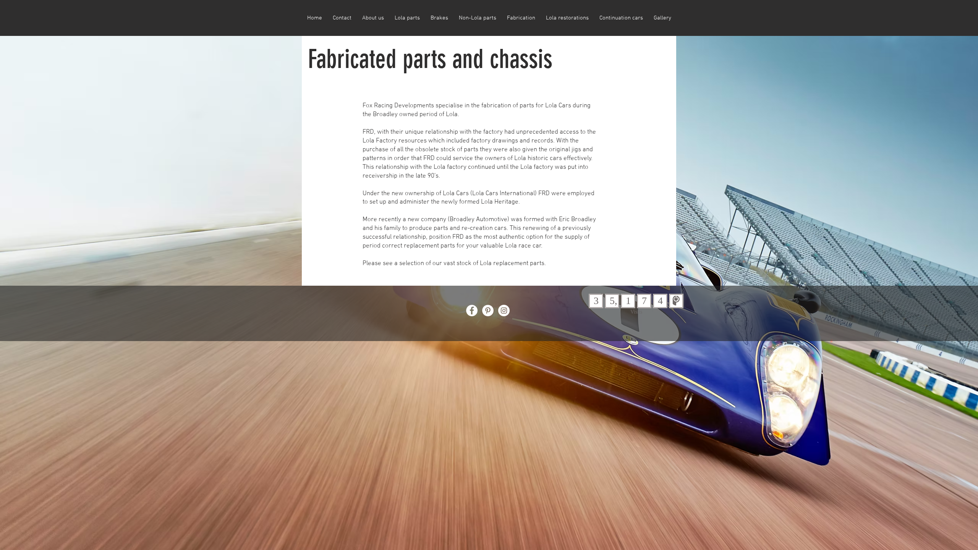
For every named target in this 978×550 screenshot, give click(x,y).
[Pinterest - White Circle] (488, 310)
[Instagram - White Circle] (504, 310)
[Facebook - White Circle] (472, 310)
